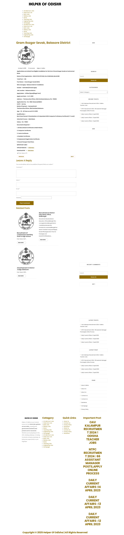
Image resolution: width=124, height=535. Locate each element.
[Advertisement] (93, 56)
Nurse (25, 18)
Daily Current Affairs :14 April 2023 (90, 114)
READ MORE (20, 242)
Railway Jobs (27, 16)
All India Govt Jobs (29, 11)
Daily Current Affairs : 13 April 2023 (90, 117)
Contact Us (84, 395)
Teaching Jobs (28, 19)
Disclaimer (84, 402)
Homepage (27, 23)
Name (18, 180)
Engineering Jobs (28, 21)
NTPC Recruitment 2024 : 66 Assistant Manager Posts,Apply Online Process (93, 109)
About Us (83, 388)
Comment (19, 167)
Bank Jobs (26, 14)
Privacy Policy (84, 409)
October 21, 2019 (22, 68)
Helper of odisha (41, 68)
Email (18, 189)
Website (18, 197)
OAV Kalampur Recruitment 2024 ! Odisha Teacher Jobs (91, 104)
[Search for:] (93, 77)
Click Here (31, 147)
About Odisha (85, 385)
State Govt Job (28, 12)
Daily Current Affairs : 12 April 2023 (90, 121)
